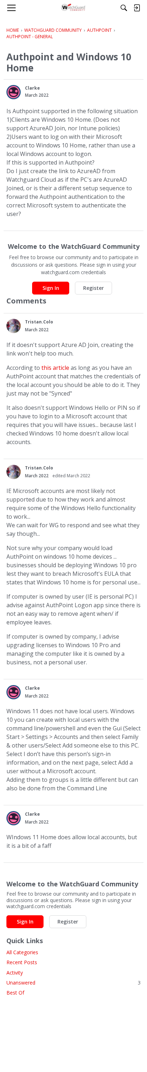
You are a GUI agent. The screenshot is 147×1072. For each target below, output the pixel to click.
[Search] (123, 8)
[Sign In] (136, 8)
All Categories (22, 952)
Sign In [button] (50, 288)
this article (55, 368)
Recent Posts (21, 962)
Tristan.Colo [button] (39, 322)
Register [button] (93, 288)
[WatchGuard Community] (74, 8)
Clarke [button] (32, 88)
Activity (14, 972)
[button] (13, 92)
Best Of (15, 992)
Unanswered (73, 982)
